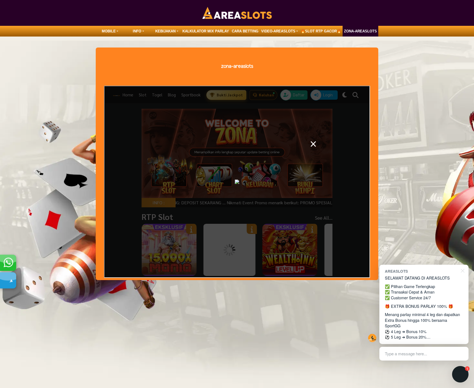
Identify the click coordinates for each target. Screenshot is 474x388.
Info (137, 31)
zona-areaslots (360, 31)
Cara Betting (245, 31)
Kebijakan (165, 31)
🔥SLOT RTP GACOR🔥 (321, 31)
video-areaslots (278, 31)
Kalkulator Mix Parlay (205, 31)
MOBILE (109, 31)
